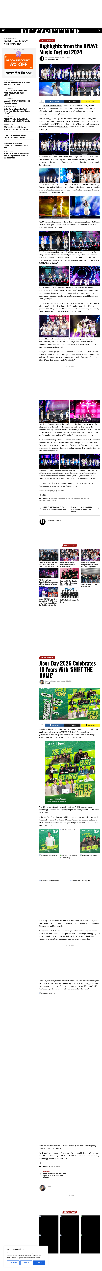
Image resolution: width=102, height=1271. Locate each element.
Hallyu (15, 38)
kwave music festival (79, 498)
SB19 (58, 1166)
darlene (54, 498)
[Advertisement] (51, 14)
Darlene (66, 121)
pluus (90, 498)
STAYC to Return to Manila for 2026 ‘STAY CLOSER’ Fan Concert (16, 128)
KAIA (68, 498)
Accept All (39, 1262)
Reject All (26, 1262)
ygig (54, 500)
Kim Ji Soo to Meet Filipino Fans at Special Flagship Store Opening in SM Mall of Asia (16, 155)
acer (53, 1166)
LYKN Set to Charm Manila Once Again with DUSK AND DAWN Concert (15, 93)
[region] (26, 1256)
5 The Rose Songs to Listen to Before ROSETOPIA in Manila (15, 136)
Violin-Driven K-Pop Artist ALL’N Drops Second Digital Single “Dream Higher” (17, 111)
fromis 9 (62, 498)
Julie (49, 683)
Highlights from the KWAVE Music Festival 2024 (16, 42)
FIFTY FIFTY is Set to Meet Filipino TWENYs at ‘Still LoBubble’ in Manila (17, 120)
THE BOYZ (63, 127)
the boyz (43, 500)
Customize (13, 1262)
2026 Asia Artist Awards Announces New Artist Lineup (17, 102)
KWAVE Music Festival (52, 105)
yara (49, 500)
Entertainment (8, 38)
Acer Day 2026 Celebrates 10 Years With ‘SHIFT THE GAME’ (16, 84)
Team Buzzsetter (53, 59)
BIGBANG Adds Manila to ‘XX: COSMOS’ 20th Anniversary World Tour (16, 145)
